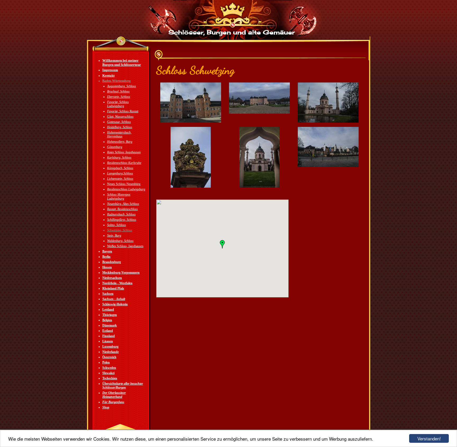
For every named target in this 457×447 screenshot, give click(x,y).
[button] (222, 244)
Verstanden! (429, 438)
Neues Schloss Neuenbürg (123, 184)
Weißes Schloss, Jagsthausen (125, 246)
